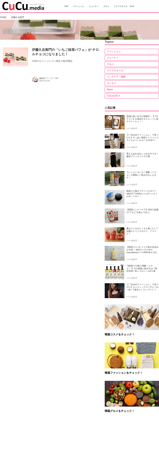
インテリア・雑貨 (116, 77)
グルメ (110, 64)
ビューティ (112, 58)
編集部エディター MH (48, 78)
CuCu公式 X (113, 96)
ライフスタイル (115, 70)
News (110, 89)
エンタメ (111, 83)
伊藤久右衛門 (18, 31)
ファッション (114, 51)
